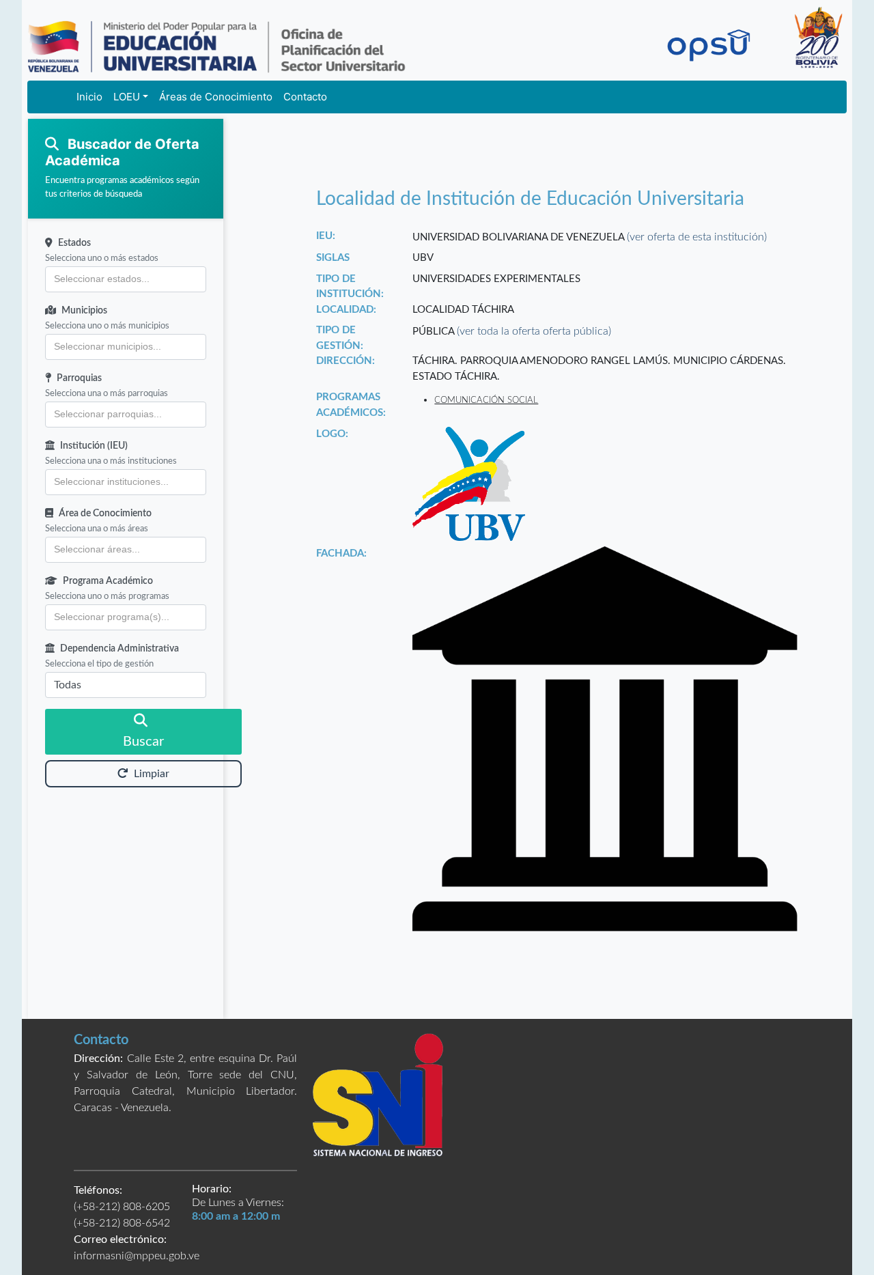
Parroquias (79, 378)
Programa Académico (108, 581)
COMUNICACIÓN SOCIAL (486, 400)
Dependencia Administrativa (119, 649)
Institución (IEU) (94, 446)
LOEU (126, 96)
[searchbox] (125, 279)
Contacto (305, 96)
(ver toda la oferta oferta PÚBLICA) (534, 331)
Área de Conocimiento (105, 513)
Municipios (84, 311)
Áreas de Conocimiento (215, 96)
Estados (74, 243)
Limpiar (151, 773)
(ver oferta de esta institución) (697, 237)
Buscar (143, 741)
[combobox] (125, 279)
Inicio (89, 96)
